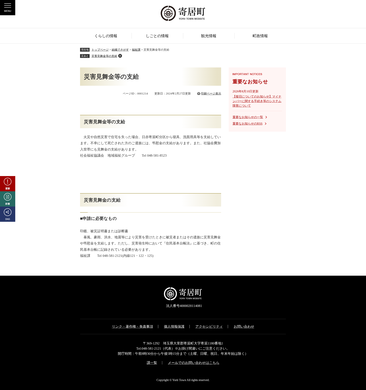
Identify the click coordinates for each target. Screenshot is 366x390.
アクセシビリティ (209, 326)
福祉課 (136, 49)
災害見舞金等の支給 (104, 56)
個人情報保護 (174, 326)
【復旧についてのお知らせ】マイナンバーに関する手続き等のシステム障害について (257, 101)
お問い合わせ (244, 326)
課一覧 (152, 363)
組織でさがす (120, 49)
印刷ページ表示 (211, 93)
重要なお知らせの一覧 (248, 117)
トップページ (100, 49)
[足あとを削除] (120, 56)
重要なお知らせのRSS (247, 123)
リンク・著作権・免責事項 (132, 326)
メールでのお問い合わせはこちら (193, 363)
